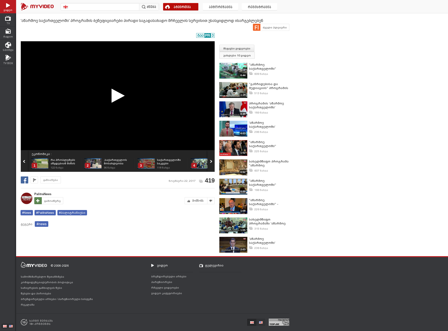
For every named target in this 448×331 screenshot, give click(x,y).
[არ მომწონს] (211, 200)
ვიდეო (162, 265)
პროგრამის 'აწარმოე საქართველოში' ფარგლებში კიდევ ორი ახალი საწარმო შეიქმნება (268, 105)
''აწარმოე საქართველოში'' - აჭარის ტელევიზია (264, 202)
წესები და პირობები (36, 293)
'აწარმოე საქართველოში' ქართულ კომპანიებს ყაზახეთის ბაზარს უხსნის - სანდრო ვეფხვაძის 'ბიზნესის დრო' (266, 125)
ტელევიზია (214, 265)
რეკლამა (28, 304)
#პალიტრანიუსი (72, 212)
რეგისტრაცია (259, 7)
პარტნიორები (161, 282)
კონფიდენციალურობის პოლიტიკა (47, 282)
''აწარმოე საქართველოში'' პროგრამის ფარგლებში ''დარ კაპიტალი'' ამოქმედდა (269, 67)
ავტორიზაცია (220, 7)
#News (26, 212)
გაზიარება (50, 180)
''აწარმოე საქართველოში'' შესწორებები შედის (265, 183)
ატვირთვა (182, 7)
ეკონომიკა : (42, 154)
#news (41, 224)
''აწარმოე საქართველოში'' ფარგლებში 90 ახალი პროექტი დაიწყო (267, 144)
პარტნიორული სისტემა (75, 299)
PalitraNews (42, 194)
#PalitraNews (45, 212)
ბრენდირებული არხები (39, 299)
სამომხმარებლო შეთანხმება (42, 276)
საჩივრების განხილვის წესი (41, 288)
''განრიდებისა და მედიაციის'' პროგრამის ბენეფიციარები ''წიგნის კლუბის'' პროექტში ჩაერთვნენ (269, 86)
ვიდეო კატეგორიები (166, 293)
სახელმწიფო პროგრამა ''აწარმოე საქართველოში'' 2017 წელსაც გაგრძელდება (269, 163)
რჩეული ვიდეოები (165, 287)
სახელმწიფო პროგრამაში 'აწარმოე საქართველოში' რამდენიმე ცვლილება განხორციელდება (267, 221)
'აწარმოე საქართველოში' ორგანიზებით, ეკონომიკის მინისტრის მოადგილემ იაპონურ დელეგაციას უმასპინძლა (268, 241)
